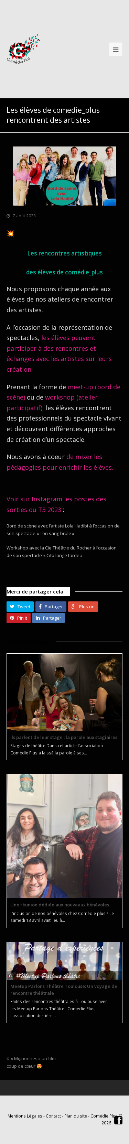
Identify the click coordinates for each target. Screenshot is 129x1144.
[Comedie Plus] (24, 49)
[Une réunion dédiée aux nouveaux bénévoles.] (64, 836)
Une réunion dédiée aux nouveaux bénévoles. (60, 905)
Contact (53, 1116)
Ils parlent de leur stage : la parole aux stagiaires (63, 737)
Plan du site (75, 1116)
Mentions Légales (25, 1116)
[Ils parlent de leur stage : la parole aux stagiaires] (64, 692)
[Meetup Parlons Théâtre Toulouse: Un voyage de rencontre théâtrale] (64, 961)
